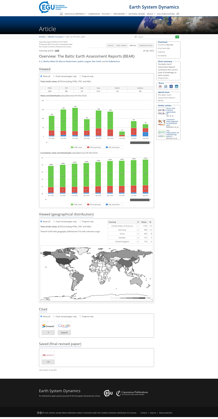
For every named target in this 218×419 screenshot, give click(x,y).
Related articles (146, 45)
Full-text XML (164, 48)
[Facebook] (171, 86)
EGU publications (166, 14)
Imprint (153, 413)
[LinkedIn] (176, 86)
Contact (144, 413)
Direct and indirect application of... (171, 111)
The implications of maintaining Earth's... (172, 134)
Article (110, 45)
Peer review (121, 45)
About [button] (150, 14)
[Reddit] (165, 86)
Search (64, 332)
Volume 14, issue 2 (55, 37)
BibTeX (162, 52)
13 (48, 362)
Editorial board (137, 14)
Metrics (133, 45)
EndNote (163, 55)
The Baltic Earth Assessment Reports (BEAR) (166, 98)
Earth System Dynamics (154, 7)
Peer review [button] (119, 14)
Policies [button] (106, 14)
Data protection (165, 413)
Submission (94, 14)
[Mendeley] (160, 86)
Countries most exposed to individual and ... (172, 122)
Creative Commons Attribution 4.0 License (118, 413)
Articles (42, 37)
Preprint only (87, 76)
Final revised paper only (66, 76)
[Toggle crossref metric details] (48, 326)
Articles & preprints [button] (75, 14)
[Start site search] (177, 37)
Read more (163, 78)
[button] (136, 37)
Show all (46, 76)
